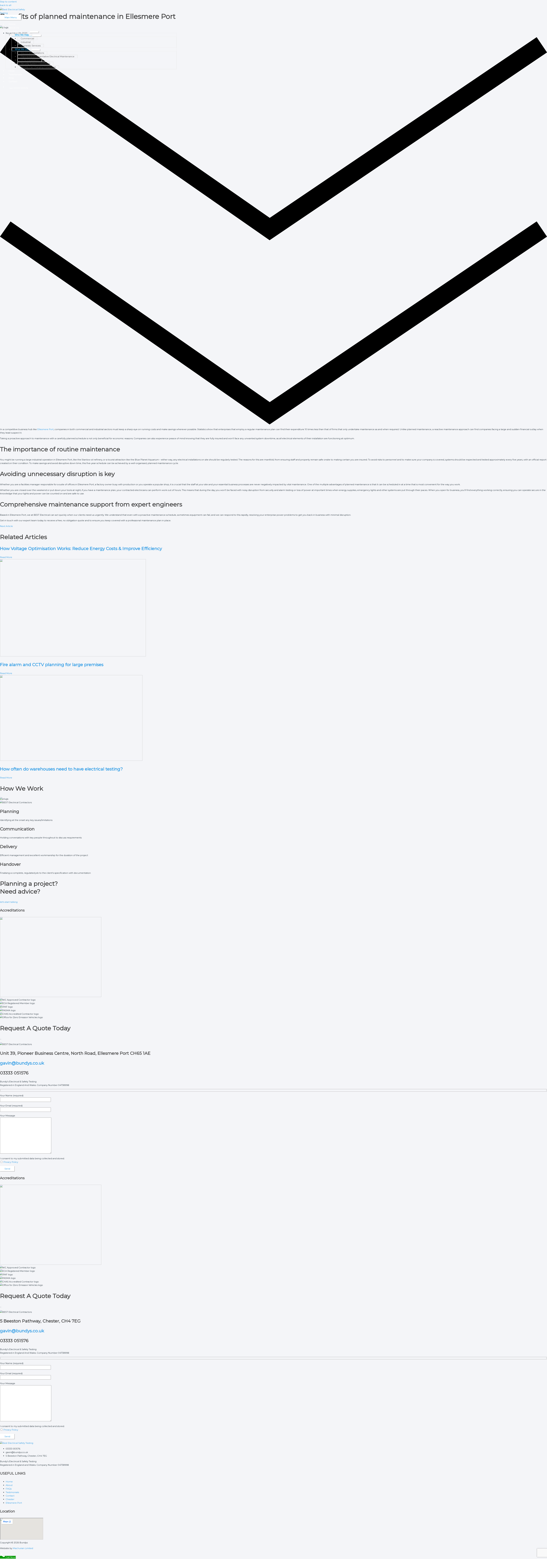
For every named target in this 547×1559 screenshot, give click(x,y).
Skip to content (8, 1)
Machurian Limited (23, 1548)
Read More (6, 557)
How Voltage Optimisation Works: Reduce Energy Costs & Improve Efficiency (81, 548)
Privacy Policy (10, 1162)
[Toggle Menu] (34, 32)
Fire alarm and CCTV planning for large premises (51, 664)
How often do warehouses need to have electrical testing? (61, 769)
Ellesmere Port (45, 429)
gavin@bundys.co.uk (22, 1063)
